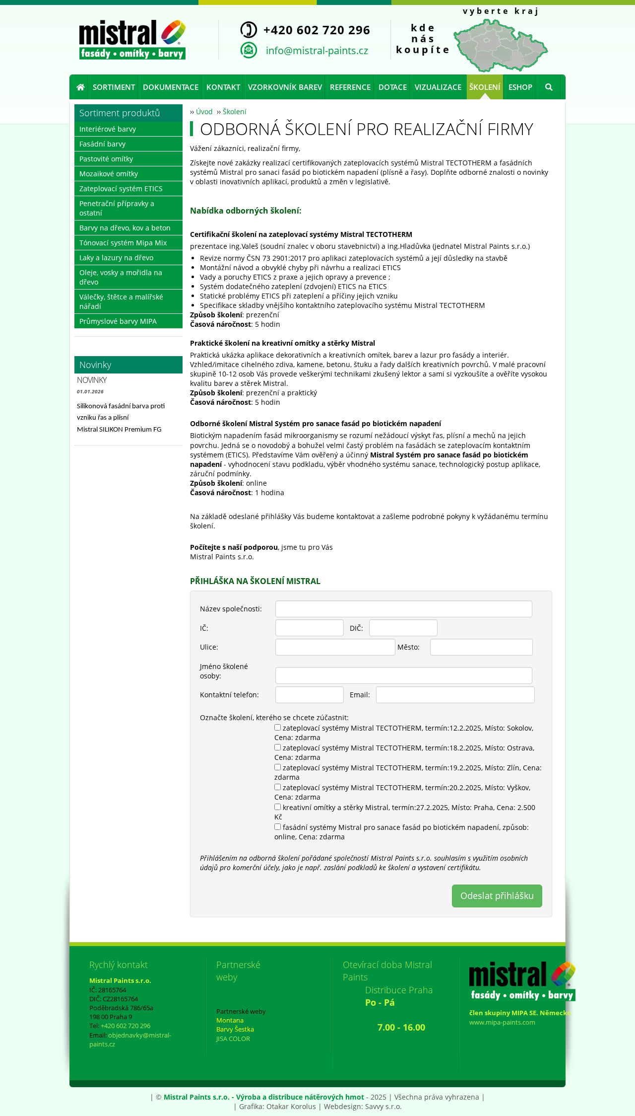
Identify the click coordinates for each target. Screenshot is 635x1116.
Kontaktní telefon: (229, 694)
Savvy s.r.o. (383, 1106)
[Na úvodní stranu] (132, 40)
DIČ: (356, 628)
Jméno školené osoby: (224, 671)
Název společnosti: (231, 608)
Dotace (393, 87)
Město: (408, 647)
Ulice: (209, 647)
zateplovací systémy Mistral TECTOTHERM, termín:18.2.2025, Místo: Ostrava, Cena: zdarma (404, 752)
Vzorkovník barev (285, 87)
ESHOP (520, 87)
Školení (485, 87)
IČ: (204, 628)
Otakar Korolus (291, 1106)
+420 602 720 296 (125, 1025)
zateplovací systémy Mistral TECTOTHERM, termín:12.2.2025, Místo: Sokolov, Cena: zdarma (403, 732)
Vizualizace (438, 87)
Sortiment (114, 87)
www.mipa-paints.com (502, 1022)
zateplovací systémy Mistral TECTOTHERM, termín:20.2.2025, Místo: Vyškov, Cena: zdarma (402, 792)
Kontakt (223, 87)
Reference (350, 87)
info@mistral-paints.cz (317, 50)
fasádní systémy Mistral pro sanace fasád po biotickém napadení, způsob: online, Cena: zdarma (401, 831)
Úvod (204, 111)
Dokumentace (170, 87)
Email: (360, 694)
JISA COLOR (233, 1038)
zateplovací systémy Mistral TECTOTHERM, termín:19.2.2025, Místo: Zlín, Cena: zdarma (408, 772)
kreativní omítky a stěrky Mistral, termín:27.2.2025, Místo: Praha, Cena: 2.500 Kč (404, 812)
